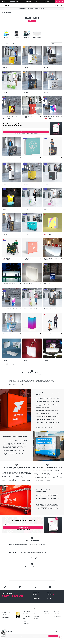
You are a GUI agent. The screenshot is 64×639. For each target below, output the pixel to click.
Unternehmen (56, 608)
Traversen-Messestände (41, 8)
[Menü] (4, 629)
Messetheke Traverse (6, 258)
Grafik (36, 611)
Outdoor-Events (44, 507)
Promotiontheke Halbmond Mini (29, 208)
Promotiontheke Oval (27, 233)
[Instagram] (3, 1)
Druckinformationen (26, 613)
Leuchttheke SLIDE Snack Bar (28, 283)
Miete (36, 613)
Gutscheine (25, 618)
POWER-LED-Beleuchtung (26, 473)
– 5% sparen (46, 1)
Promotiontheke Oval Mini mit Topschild (50, 308)
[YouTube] (2, 1)
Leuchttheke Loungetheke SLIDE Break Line (10, 283)
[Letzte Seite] (13, 44)
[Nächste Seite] (11, 44)
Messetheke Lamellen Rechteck (29, 91)
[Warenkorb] (61, 5)
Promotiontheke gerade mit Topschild (50, 208)
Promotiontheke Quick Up (28, 116)
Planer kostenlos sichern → (26, 131)
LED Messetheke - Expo (27, 258)
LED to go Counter (47, 283)
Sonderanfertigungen (14, 450)
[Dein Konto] (59, 5)
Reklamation (25, 621)
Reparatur (36, 618)
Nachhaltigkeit (56, 613)
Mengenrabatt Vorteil (25, 587)
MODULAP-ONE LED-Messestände (27, 8)
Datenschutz (46, 611)
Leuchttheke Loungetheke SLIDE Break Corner (51, 258)
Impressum (46, 608)
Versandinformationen (26, 611)
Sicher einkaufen (10, 587)
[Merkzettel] (57, 5)
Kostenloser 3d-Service (40, 587)
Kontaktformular (26, 608)
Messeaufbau (37, 608)
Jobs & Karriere (56, 611)
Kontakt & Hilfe (60, 1)
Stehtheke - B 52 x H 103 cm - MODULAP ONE (10, 308)
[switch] (3, 635)
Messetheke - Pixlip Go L (48, 233)
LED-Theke (44, 380)
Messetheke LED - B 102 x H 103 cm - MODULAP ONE (51, 117)
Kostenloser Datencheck (56, 587)
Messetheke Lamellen (47, 66)
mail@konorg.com (6, 617)
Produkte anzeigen (32, 20)
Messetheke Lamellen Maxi (28, 66)
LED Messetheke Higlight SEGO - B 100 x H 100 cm (10, 117)
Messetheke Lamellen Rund (7, 233)
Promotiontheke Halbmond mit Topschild (30, 308)
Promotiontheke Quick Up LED (8, 208)
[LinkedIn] (4, 1)
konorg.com (7, 631)
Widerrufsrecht (46, 613)
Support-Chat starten (6, 614)
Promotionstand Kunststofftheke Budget (9, 66)
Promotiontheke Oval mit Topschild (8, 91)
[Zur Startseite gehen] (5, 5)
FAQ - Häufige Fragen (26, 616)
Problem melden (26, 623)
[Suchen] (56, 5)
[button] (32, 573)
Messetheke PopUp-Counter (48, 91)
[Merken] (20, 66)
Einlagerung (37, 616)
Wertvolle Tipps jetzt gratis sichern (23, 527)
